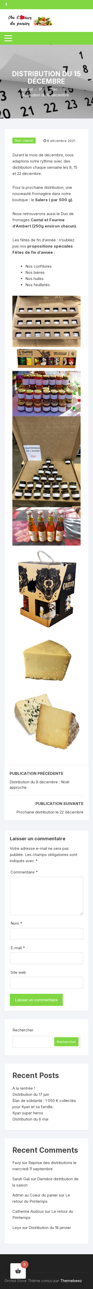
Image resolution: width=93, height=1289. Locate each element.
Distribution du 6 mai (30, 1119)
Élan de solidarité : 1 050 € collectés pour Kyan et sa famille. (44, 1103)
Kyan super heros (27, 1112)
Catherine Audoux (28, 1211)
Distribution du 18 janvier (50, 1227)
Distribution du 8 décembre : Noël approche (39, 784)
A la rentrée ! (23, 1088)
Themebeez (71, 1280)
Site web (18, 972)
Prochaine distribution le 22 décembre (49, 812)
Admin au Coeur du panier (35, 1195)
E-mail (18, 947)
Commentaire (24, 872)
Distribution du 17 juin (30, 1094)
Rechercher (22, 1030)
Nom (16, 923)
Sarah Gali (21, 1178)
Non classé (24, 140)
